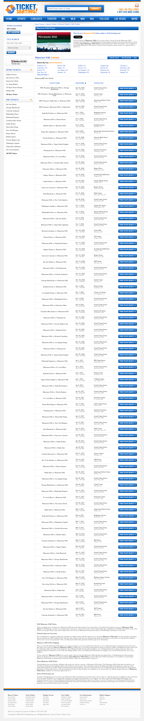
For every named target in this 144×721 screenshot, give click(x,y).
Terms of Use (66, 714)
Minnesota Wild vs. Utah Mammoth (54, 268)
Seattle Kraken (11, 124)
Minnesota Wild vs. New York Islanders (55, 200)
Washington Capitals (12, 143)
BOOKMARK (126, 58)
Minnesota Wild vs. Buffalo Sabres (54, 534)
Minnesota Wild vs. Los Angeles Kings (54, 342)
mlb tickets (46, 700)
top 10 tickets (11, 706)
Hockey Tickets (63, 24)
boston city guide (66, 702)
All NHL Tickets (11, 153)
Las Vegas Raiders (12, 84)
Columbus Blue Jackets (13, 120)
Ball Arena (97, 540)
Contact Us (18, 711)
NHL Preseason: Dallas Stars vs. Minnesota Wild (54, 101)
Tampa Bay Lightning (13, 146)
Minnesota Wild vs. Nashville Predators (54, 243)
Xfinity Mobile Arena (101, 211)
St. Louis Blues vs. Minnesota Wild (54, 398)
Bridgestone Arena (100, 112)
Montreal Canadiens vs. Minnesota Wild (55, 231)
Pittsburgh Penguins (12, 117)
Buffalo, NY (82, 65)
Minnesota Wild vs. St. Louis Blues (54, 156)
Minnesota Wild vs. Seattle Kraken (54, 441)
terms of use (83, 699)
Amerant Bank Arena (101, 137)
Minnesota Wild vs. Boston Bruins (55, 119)
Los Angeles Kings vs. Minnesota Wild (54, 293)
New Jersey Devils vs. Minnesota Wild (54, 584)
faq (100, 700)
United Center (98, 94)
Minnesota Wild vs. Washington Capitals (55, 522)
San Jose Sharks (11, 104)
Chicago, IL (124, 65)
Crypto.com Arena (100, 292)
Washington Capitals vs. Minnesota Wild (55, 206)
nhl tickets (46, 702)
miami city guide (65, 699)
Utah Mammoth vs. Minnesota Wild (54, 194)
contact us (102, 704)
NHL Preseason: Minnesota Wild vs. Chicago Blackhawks (54, 88)
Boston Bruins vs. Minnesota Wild (55, 237)
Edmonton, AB (125, 68)
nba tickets (46, 699)
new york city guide (66, 700)
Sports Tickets (51, 24)
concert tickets (12, 699)
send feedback (103, 702)
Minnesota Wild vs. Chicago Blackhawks (54, 559)
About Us (11, 711)
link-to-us (82, 704)
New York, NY (42, 72)
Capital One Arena (100, 205)
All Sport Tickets (12, 94)
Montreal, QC (105, 70)
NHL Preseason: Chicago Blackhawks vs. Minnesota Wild (54, 94)
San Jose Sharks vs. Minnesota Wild (54, 262)
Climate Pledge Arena (101, 181)
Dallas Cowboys (11, 74)
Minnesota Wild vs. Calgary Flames (54, 547)
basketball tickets (30, 697)
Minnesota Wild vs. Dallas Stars (54, 448)
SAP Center (97, 261)
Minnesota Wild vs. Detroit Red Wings (54, 417)
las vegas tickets (12, 702)
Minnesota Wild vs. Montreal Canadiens (55, 336)
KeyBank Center (99, 125)
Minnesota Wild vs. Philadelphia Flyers (54, 299)
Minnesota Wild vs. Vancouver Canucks (55, 435)
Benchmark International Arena (104, 131)
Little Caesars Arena (100, 404)
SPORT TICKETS (13, 70)
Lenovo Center (99, 453)
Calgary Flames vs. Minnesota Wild (54, 175)
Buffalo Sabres (11, 137)
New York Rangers (12, 130)
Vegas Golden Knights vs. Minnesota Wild (54, 379)
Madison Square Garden (102, 577)
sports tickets (11, 697)
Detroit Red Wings (12, 127)
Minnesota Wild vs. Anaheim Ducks (54, 330)
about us (102, 697)
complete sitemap (84, 702)
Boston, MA (61, 65)
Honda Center (98, 286)
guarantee (102, 699)
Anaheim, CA (41, 65)
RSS (135, 58)
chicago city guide (66, 697)
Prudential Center (99, 583)
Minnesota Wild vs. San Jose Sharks (54, 218)
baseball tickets (30, 699)
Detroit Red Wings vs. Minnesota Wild (54, 404)
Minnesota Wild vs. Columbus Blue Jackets (54, 163)
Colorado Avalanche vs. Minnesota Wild (55, 541)
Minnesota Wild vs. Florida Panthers (54, 392)
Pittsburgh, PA (105, 72)
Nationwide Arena (100, 311)
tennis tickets (29, 704)
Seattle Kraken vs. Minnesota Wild (54, 181)
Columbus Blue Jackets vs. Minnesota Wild (54, 311)
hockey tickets (30, 702)
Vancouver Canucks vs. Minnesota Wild (55, 187)
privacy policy (84, 697)
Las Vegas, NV (63, 70)
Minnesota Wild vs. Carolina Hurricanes (55, 528)
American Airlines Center (102, 100)
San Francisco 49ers (12, 78)
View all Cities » (43, 74)
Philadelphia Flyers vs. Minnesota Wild (54, 212)
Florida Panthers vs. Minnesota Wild (54, 138)
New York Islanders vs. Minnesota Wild (55, 460)
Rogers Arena (98, 187)
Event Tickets (39, 24)
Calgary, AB (104, 65)
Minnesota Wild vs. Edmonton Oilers (55, 305)
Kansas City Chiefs (12, 81)
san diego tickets (65, 704)
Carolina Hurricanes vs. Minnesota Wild (55, 454)
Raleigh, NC (124, 72)
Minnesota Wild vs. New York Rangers (54, 423)
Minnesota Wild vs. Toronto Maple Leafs (54, 324)
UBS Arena (97, 459)
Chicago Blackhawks (13, 107)
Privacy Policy (56, 714)
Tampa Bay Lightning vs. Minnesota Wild (54, 132)
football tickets (30, 700)
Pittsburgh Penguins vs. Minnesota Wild (55, 361)
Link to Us (26, 711)
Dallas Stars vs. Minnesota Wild (54, 472)
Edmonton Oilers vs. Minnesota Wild (55, 169)
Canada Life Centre (100, 150)
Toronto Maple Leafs (13, 140)
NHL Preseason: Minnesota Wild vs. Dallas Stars (54, 107)
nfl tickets (46, 697)
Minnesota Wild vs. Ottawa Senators (54, 466)
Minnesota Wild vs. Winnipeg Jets (55, 318)
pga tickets (46, 704)
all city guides (65, 706)
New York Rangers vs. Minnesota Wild (54, 578)
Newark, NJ (62, 72)
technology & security (86, 700)
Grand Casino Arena (100, 88)
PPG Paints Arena (99, 360)
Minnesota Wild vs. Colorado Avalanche (55, 274)
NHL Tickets (75, 24)
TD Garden (97, 236)
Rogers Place (98, 168)
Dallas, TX (61, 68)
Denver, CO (82, 68)
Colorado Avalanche (12, 111)
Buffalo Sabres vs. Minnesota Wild (54, 125)
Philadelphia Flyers (12, 114)
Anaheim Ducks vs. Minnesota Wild (54, 287)
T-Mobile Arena (99, 379)
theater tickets (11, 700)
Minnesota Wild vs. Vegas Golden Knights (54, 144)
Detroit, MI (103, 68)
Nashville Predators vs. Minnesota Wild (54, 113)
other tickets (11, 704)
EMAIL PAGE (114, 58)
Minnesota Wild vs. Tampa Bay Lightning (54, 225)
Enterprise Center (99, 397)
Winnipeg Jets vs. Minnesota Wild (55, 150)
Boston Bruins (10, 133)
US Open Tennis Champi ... (15, 87)
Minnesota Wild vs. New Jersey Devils (54, 503)
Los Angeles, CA (83, 70)
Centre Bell (97, 230)
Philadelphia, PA (83, 72)
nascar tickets (29, 706)
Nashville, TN (124, 70)
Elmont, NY (41, 70)
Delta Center (98, 193)
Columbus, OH (42, 68)
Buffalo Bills (10, 91)
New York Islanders (12, 150)
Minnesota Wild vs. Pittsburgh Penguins (55, 491)
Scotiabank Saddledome (102, 174)
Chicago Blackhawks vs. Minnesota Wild (54, 280)
